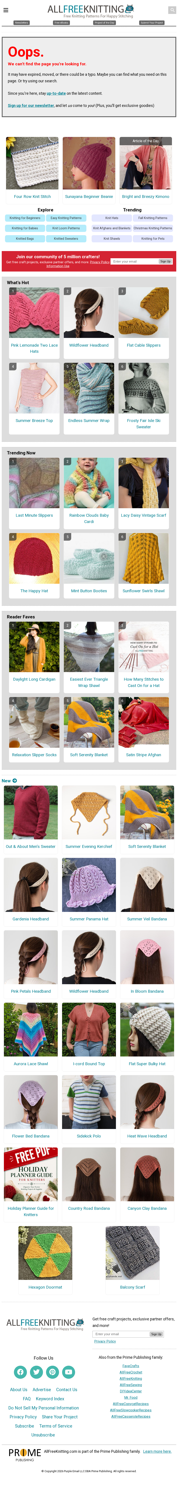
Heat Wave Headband (147, 1136)
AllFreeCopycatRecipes (131, 1404)
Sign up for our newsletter (31, 105)
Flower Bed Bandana (30, 1136)
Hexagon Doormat (45, 1287)
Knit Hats (111, 218)
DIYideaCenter (131, 1391)
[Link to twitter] (36, 1372)
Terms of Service (55, 1426)
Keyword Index (50, 1398)
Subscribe (24, 1426)
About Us (18, 1389)
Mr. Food (130, 1398)
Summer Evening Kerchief (89, 846)
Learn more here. (157, 1451)
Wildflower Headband (89, 345)
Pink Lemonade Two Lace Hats (34, 348)
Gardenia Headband (31, 918)
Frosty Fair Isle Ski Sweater (143, 423)
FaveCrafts (130, 1366)
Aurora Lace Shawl (31, 1063)
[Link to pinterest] (52, 1372)
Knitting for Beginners (25, 218)
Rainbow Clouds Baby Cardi (89, 518)
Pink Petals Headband (31, 991)
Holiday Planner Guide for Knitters (31, 1211)
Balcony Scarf (132, 1287)
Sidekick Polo (89, 1136)
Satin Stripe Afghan (143, 754)
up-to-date (56, 93)
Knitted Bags (25, 239)
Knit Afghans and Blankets (111, 228)
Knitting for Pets (153, 239)
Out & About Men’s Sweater (31, 846)
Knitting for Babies (25, 228)
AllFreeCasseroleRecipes (130, 1416)
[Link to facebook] (20, 1372)
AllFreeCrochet (131, 1372)
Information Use (57, 266)
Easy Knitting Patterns (66, 218)
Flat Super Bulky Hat (147, 1063)
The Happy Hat (34, 590)
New (6, 780)
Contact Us (66, 1389)
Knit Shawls (112, 239)
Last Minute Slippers (34, 515)
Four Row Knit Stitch (32, 196)
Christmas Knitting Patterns (153, 228)
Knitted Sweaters (66, 239)
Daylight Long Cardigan (34, 679)
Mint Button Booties (89, 590)
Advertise (42, 1389)
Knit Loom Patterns (66, 228)
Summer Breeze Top (34, 420)
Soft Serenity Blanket (89, 754)
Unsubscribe (43, 1435)
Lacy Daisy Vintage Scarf (143, 515)
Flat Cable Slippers (144, 345)
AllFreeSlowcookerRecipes (131, 1410)
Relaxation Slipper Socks (34, 754)
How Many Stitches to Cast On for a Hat (144, 682)
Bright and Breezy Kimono (145, 196)
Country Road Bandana (89, 1208)
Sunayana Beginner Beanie (89, 196)
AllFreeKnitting (131, 1379)
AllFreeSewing (131, 1385)
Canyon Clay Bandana (147, 1208)
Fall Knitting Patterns (152, 218)
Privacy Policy (100, 262)
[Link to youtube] (68, 1372)
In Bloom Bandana (147, 991)
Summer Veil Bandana (147, 918)
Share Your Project (60, 1416)
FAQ (27, 1398)
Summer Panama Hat (89, 918)
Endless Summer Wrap (89, 420)
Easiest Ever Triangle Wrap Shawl (89, 682)
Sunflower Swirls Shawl (144, 590)
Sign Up (165, 261)
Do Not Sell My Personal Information (43, 1408)
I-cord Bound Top (89, 1063)
